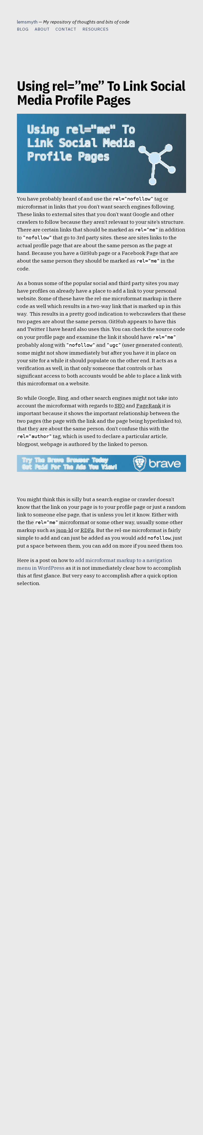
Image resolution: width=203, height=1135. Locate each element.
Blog (23, 29)
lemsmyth (27, 22)
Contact (66, 29)
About (42, 29)
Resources (95, 29)
